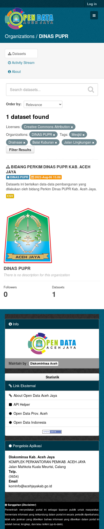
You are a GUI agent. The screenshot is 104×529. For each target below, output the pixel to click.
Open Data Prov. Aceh (30, 413)
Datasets (18, 53)
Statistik (52, 377)
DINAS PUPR (53, 35)
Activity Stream (23, 62)
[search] (91, 89)
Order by (13, 103)
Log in (92, 3)
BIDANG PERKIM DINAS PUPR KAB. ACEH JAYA (48, 169)
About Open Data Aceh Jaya (35, 395)
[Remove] (72, 127)
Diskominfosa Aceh (43, 363)
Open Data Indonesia (29, 422)
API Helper (21, 404)
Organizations (20, 35)
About (16, 71)
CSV (10, 196)
